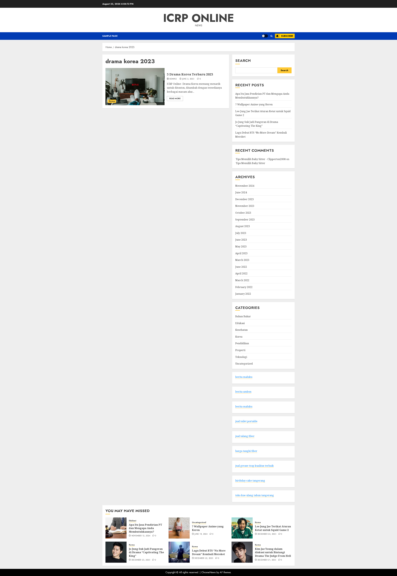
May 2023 (241, 246)
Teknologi (241, 357)
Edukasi (240, 323)
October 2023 (243, 212)
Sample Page (110, 35)
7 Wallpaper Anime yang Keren (254, 104)
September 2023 (245, 219)
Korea (112, 101)
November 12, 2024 (141, 536)
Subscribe (287, 35)
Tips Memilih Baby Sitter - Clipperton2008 (261, 159)
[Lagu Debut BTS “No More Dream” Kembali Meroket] (179, 552)
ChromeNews (208, 572)
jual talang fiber (244, 436)
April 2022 (241, 273)
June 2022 (241, 266)
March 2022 (242, 280)
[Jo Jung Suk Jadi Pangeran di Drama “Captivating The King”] (116, 552)
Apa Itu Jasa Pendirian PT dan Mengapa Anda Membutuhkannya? (145, 528)
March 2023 (242, 260)
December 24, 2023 (267, 534)
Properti (240, 350)
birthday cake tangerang (250, 480)
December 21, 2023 (267, 560)
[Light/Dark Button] (265, 35)
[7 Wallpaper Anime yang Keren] (179, 528)
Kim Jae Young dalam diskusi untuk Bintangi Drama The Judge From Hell (273, 552)
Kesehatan (241, 330)
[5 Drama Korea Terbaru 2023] (135, 86)
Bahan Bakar (243, 316)
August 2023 (242, 226)
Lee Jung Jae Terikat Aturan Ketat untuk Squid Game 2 (273, 528)
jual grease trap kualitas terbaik (254, 465)
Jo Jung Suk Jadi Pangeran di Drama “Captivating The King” (256, 124)
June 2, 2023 (188, 79)
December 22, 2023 (203, 558)
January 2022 (243, 293)
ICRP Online (198, 18)
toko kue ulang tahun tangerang (254, 495)
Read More (175, 98)
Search (243, 60)
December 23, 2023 (141, 560)
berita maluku (243, 377)
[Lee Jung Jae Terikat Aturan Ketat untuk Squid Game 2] (242, 528)
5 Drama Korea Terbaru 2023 (190, 74)
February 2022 (243, 287)
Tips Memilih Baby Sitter (250, 163)
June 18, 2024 (200, 534)
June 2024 (241, 192)
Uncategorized (244, 363)
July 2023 (240, 233)
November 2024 (244, 185)
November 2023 (244, 206)
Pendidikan (242, 343)
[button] (271, 36)
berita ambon (243, 391)
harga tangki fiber (246, 451)
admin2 (173, 79)
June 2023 (241, 239)
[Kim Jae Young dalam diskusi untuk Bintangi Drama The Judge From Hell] (242, 552)
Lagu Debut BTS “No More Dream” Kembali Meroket (208, 552)
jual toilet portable (246, 421)
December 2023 (244, 199)
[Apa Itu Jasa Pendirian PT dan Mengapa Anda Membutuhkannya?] (116, 528)
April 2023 (241, 253)
